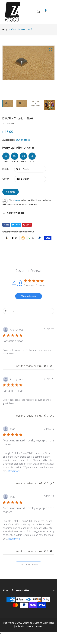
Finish (5, 169)
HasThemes (35, 626)
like (7, 224)
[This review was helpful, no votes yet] (45, 366)
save (28, 224)
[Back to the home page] (3, 29)
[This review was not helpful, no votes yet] (51, 366)
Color (5, 178)
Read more (14, 470)
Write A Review (28, 296)
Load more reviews (28, 564)
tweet (17, 224)
